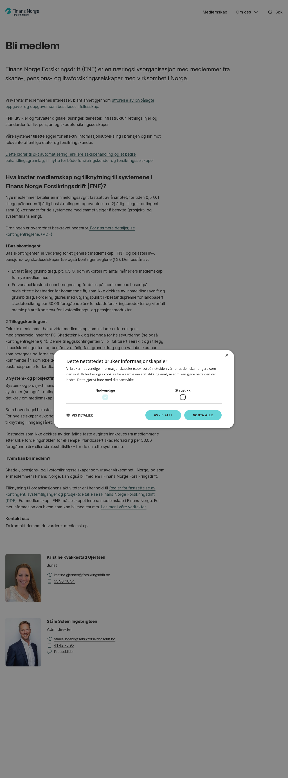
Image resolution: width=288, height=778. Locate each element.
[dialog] (144, 389)
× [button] (226, 355)
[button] (79, 415)
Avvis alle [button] (163, 415)
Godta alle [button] (203, 415)
